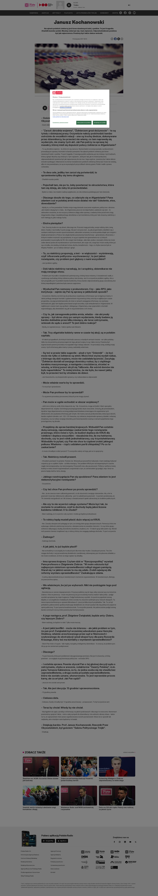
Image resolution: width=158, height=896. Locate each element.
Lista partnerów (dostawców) (61, 116)
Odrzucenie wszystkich (84, 122)
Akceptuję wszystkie (100, 122)
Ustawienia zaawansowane (60, 122)
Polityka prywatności (65, 107)
